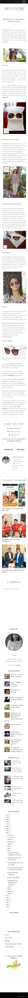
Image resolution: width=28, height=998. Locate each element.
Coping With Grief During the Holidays (16, 762)
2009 (7, 906)
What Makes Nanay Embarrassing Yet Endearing (12, 882)
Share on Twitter (15, 431)
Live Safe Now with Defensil (16, 794)
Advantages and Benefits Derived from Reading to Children (17, 749)
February (9, 891)
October (9, 839)
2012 (7, 900)
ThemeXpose (13, 994)
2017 (7, 828)
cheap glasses (11, 375)
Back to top (21, 996)
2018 (7, 826)
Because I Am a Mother (13, 877)
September (10, 841)
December (10, 835)
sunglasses (5, 97)
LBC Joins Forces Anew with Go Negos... (13, 571)
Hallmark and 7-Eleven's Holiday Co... (11, 540)
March (9, 889)
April (8, 886)
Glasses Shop (21, 439)
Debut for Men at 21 (16, 724)
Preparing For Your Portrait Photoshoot (17, 787)
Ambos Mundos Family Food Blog (13, 944)
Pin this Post (15, 435)
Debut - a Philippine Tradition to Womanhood (16, 684)
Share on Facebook (14, 428)
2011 (7, 902)
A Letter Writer (8, 938)
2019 (7, 824)
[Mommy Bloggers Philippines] (14, 970)
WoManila (7, 941)
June (8, 848)
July (8, 846)
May (8, 850)
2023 (7, 815)
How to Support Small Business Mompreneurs (17, 777)
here (19, 665)
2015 (7, 832)
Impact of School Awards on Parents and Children (17, 734)
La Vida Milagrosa (9, 947)
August (9, 844)
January (9, 893)
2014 (7, 895)
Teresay (6, 935)
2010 (7, 904)
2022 (7, 817)
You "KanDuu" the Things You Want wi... (12, 509)
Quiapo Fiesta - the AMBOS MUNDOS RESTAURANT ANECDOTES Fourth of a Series (13, 717)
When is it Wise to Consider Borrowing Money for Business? (17, 769)
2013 (7, 898)
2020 (7, 821)
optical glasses (11, 441)
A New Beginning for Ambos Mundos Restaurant (16, 741)
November (10, 837)
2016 (7, 830)
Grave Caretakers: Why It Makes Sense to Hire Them (17, 802)
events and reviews (12, 439)
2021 (7, 819)
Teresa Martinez (18, 457)
